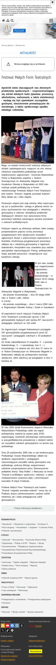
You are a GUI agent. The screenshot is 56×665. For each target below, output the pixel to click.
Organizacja (7, 543)
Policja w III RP (21, 543)
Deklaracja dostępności (37, 640)
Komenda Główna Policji (36, 540)
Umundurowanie (9, 546)
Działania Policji (8, 519)
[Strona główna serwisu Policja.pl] (3, 20)
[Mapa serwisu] (7, 20)
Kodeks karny (8, 565)
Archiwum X (43, 524)
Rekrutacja (23, 590)
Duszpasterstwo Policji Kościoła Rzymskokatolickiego (24, 550)
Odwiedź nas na (7, 625)
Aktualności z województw (25, 524)
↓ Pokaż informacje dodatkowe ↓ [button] (28, 508)
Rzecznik (6, 612)
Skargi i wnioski (18, 612)
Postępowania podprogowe (39, 599)
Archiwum (6, 603)
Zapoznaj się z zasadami (9, 655)
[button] (51, 21)
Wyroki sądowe (31, 578)
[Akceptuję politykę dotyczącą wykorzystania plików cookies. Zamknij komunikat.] (52, 2)
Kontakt (4, 607)
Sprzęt (41, 543)
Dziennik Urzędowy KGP (12, 578)
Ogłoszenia (32, 587)
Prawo (4, 573)
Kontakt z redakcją (7, 640)
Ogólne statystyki (21, 562)
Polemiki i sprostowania (12, 531)
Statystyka (6, 557)
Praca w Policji (7, 582)
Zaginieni (33, 527)
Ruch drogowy (8, 527)
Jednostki (6, 540)
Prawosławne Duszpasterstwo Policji (17, 553)
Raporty (34, 565)
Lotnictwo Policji (46, 527)
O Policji (5, 535)
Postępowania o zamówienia (14, 599)
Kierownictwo (18, 540)
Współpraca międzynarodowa (30, 546)
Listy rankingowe (9, 590)
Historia (33, 543)
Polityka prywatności (8, 659)
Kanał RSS (3, 625)
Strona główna (7, 45)
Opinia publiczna (9, 569)
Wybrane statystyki (38, 562)
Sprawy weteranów (35, 612)
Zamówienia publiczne (10, 594)
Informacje (6, 562)
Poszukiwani (22, 527)
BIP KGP (39, 626)
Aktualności (20, 45)
